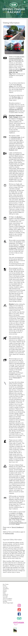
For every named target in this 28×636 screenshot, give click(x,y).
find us (20, 118)
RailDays (19, 630)
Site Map (5, 601)
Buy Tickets (5, 584)
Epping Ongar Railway (14, 10)
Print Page (5, 595)
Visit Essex (19, 623)
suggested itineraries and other (16, 108)
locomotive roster (15, 137)
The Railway (6, 588)
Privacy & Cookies (7, 600)
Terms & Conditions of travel (13, 528)
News (4, 593)
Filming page (16, 377)
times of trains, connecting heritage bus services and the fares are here (16, 59)
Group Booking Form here (15, 518)
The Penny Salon (16, 97)
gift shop (19, 217)
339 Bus (5, 590)
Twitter (19, 148)
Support (5, 591)
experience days (9, 533)
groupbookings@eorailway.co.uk (17, 523)
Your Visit (5, 587)
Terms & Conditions (7, 598)
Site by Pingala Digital (8, 603)
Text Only (5, 597)
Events (4, 585)
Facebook (11, 150)
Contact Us (5, 594)
